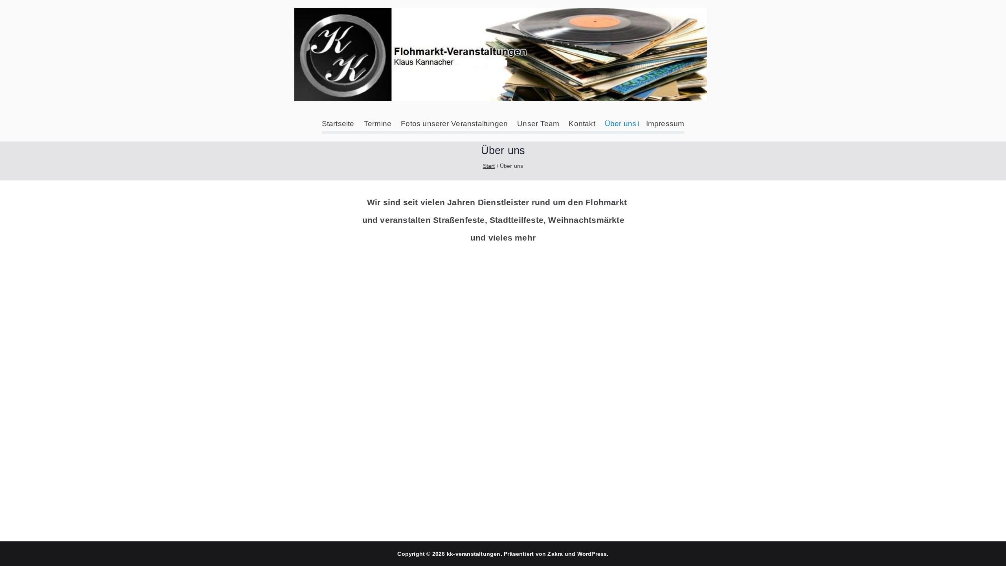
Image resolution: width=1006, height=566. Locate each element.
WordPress (592, 554)
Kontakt (582, 123)
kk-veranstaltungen (474, 554)
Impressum (665, 123)
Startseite (338, 123)
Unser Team (538, 123)
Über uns (621, 123)
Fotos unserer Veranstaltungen (454, 123)
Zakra (555, 554)
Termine (377, 123)
